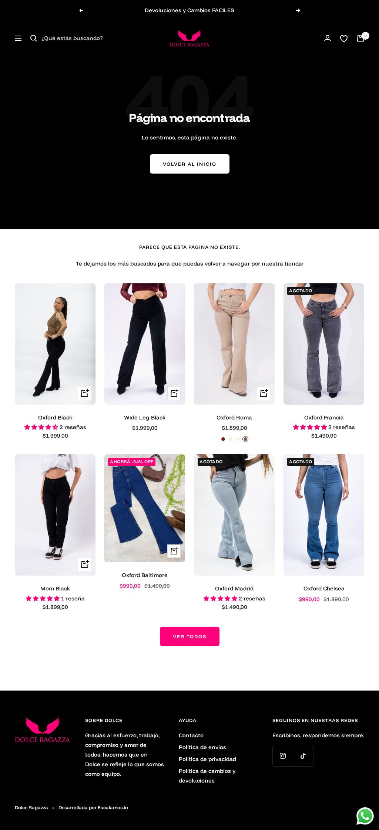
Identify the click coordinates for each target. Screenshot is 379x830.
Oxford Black (55, 417)
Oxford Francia (324, 417)
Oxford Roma (234, 417)
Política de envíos (202, 747)
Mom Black (55, 588)
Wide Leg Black (144, 417)
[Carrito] (360, 38)
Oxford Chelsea (324, 588)
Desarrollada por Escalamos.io (93, 807)
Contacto (191, 735)
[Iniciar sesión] (327, 38)
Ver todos (190, 636)
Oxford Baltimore (145, 575)
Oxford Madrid (234, 588)
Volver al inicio (190, 164)
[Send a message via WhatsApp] (365, 816)
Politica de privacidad (207, 759)
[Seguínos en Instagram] (282, 756)
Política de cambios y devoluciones (207, 775)
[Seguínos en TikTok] (303, 756)
